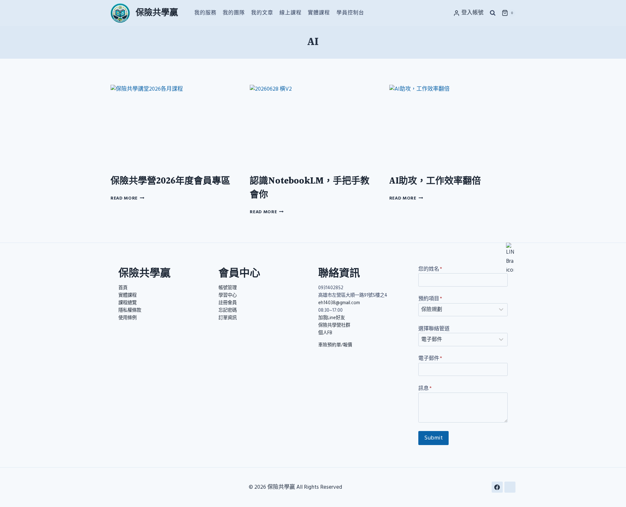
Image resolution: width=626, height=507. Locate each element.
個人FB (325, 333)
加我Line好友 (331, 318)
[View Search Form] (493, 13)
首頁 (122, 288)
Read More (127, 198)
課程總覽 (127, 303)
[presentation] (174, 127)
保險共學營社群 (334, 325)
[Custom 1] (509, 487)
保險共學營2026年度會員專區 (170, 181)
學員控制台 (350, 12)
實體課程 (319, 12)
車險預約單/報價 (335, 345)
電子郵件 (430, 358)
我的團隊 (234, 12)
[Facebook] (497, 487)
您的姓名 (430, 269)
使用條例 (127, 318)
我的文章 (262, 12)
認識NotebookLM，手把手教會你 (309, 188)
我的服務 (205, 12)
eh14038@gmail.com (339, 303)
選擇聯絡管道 (434, 328)
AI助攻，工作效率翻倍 (435, 181)
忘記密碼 (227, 310)
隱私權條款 (129, 310)
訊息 (425, 388)
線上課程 (290, 12)
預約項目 (430, 298)
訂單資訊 (227, 318)
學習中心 (227, 295)
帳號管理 (227, 288)
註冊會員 (227, 303)
